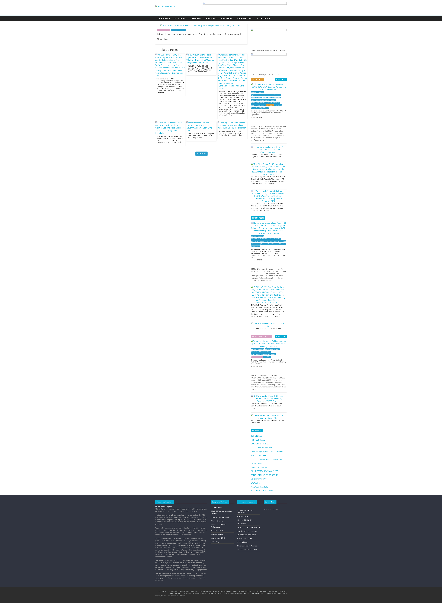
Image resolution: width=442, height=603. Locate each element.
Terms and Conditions (176, 596)
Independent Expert (163, 30)
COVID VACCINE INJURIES (261, 447)
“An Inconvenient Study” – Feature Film (266, 328)
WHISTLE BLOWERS (259, 455)
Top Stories (270, 105)
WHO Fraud (265, 108)
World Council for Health (246, 535)
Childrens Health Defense (247, 546)
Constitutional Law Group (247, 549)
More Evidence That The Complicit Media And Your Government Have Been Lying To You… (201, 136)
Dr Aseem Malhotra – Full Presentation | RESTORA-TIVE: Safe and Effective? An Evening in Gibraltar (268, 362)
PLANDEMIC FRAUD (244, 18)
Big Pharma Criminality (257, 92)
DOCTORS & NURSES (260, 443)
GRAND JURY (256, 463)
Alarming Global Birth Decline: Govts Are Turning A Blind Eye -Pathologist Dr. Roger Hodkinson (231, 133)
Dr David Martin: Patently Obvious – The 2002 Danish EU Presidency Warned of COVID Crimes (268, 406)
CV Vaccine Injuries (256, 97)
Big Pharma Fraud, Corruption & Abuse (261, 95)
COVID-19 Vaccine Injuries (221, 517)
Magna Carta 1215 (218, 538)
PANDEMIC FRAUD (259, 467)
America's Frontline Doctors (247, 531)
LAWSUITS (255, 483)
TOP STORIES (256, 436)
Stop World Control (244, 538)
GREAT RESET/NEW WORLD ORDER (266, 471)
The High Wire (242, 516)
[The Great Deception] (163, 507)
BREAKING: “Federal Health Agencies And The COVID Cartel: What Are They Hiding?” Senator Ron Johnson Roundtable (200, 69)
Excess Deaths (267, 97)
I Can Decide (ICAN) (244, 520)
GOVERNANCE (226, 18)
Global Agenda (276, 97)
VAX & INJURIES (180, 18)
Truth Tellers (278, 105)
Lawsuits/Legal (255, 246)
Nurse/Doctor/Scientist (178, 30)
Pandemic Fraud (217, 531)
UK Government (217, 534)
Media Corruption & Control (258, 102)
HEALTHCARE (196, 18)
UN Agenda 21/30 (256, 108)
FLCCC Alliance (242, 542)
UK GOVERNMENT (258, 479)
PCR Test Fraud (216, 507)
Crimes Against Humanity (258, 241)
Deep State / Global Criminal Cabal (276, 241)
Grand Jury (215, 542)
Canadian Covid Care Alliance (248, 527)
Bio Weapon (277, 95)
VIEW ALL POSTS (280, 79)
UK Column (241, 524)
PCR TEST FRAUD (163, 18)
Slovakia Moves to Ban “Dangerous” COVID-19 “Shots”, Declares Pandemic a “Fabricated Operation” (268, 113)
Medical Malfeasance (274, 102)
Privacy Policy (160, 596)
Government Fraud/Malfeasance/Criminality (263, 100)
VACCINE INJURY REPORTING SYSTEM (267, 451)
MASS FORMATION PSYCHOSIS (264, 490)
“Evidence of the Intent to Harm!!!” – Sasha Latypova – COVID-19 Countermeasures (267, 155)
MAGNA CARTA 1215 (259, 487)
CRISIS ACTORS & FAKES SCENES (264, 475)
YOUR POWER (211, 18)
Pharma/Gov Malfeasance (258, 105)
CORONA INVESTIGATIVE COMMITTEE (266, 459)
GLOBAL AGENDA (263, 18)
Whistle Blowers (217, 521)
